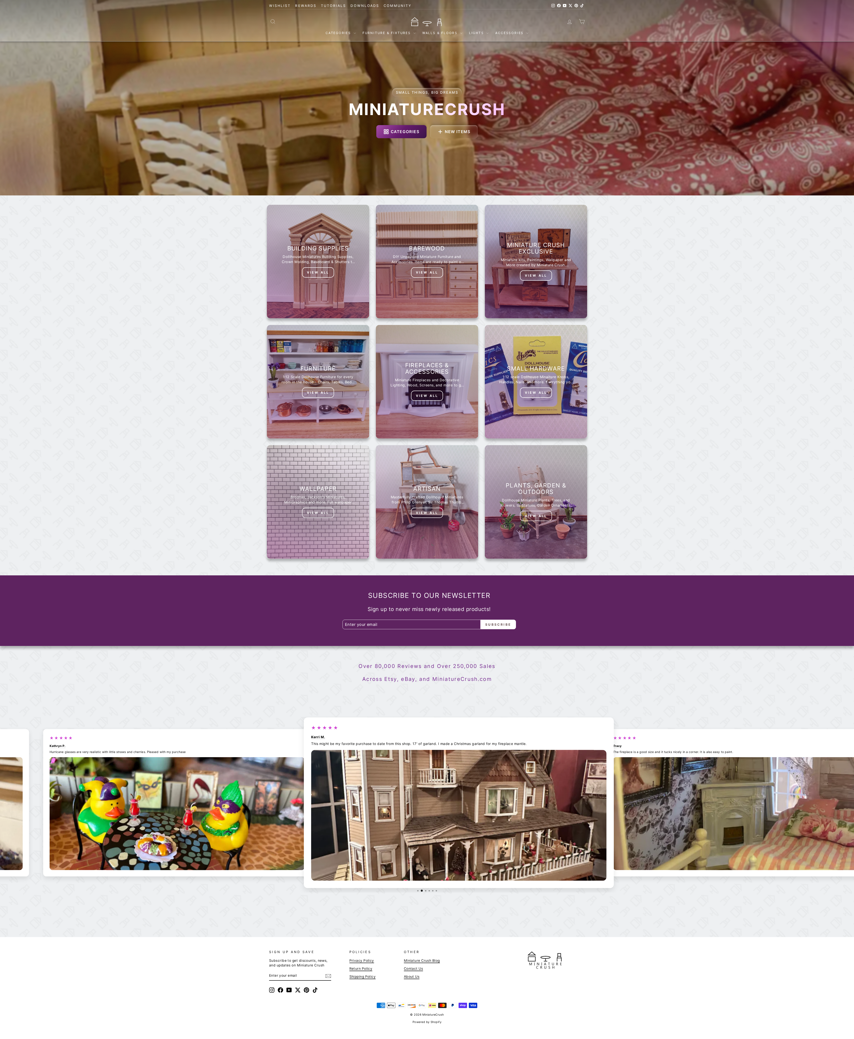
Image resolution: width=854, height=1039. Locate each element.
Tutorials (333, 6)
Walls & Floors (440, 33)
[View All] (318, 261)
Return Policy (361, 968)
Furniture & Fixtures (387, 33)
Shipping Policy (362, 976)
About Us (412, 976)
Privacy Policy (361, 960)
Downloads (364, 6)
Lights (477, 33)
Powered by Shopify (427, 1022)
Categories (339, 33)
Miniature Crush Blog (422, 960)
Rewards (305, 6)
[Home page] (427, 21)
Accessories (510, 33)
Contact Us (413, 968)
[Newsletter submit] (328, 976)
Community (398, 6)
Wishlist (280, 6)
